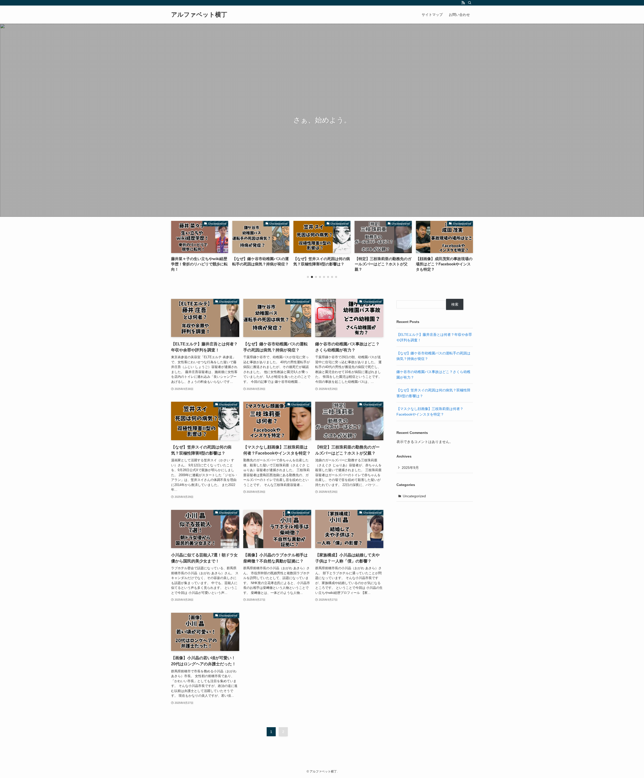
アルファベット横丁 (199, 15)
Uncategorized (414, 496)
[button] (308, 277)
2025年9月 (410, 468)
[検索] (469, 3)
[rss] (463, 3)
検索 (454, 304)
